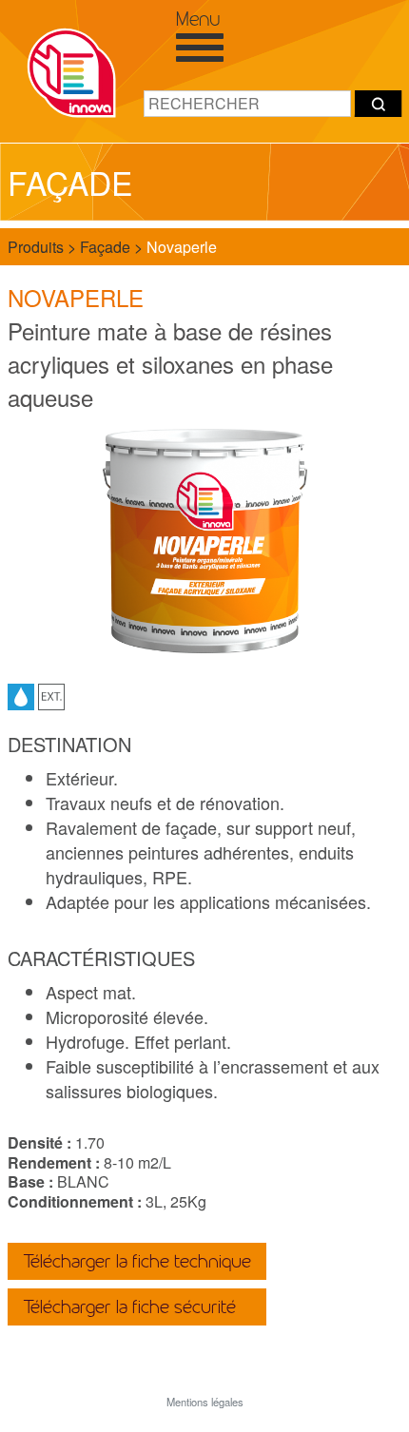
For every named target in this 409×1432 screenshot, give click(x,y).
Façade (107, 247)
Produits (38, 247)
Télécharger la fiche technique (137, 1261)
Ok (378, 103)
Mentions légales (204, 1401)
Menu (198, 19)
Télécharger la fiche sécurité (129, 1307)
